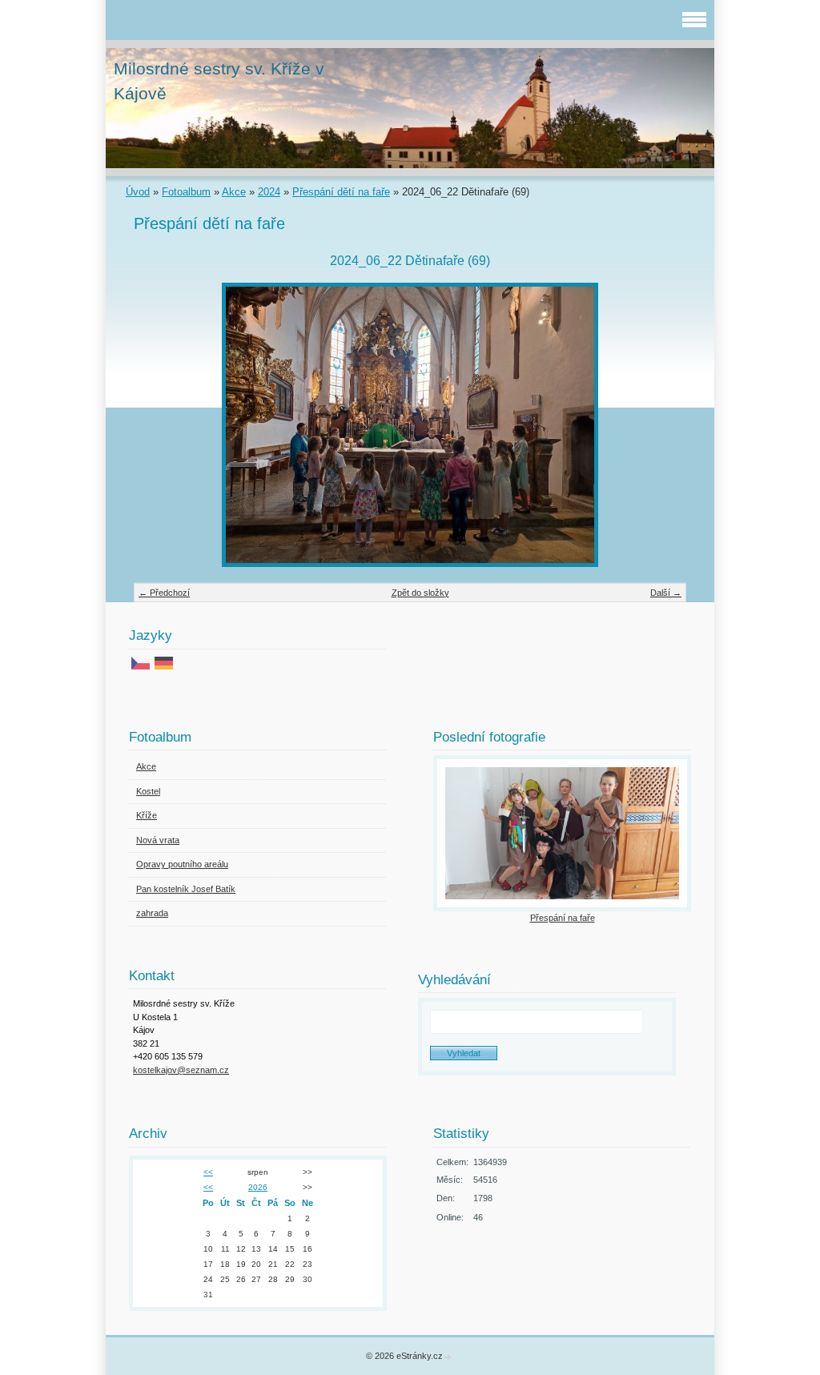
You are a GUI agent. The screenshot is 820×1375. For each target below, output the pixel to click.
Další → (665, 592)
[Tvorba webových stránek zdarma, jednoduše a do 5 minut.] (448, 1357)
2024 (269, 192)
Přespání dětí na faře (341, 192)
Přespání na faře (562, 918)
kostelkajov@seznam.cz (181, 1070)
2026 (257, 1187)
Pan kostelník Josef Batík (185, 889)
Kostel (148, 791)
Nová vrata (157, 840)
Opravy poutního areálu (182, 864)
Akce (234, 192)
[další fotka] (660, 425)
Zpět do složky (420, 592)
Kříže (146, 815)
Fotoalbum (186, 192)
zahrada (152, 913)
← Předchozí (164, 592)
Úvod (138, 192)
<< (208, 1172)
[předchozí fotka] (160, 425)
